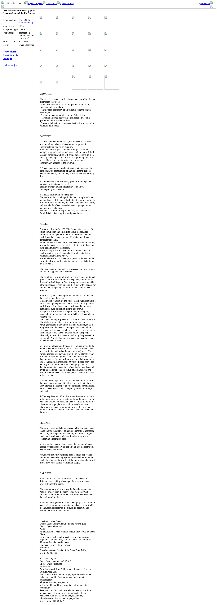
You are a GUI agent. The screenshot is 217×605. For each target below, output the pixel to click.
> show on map (26, 22)
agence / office (67, 3)
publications (51, 3)
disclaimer (205, 3)
